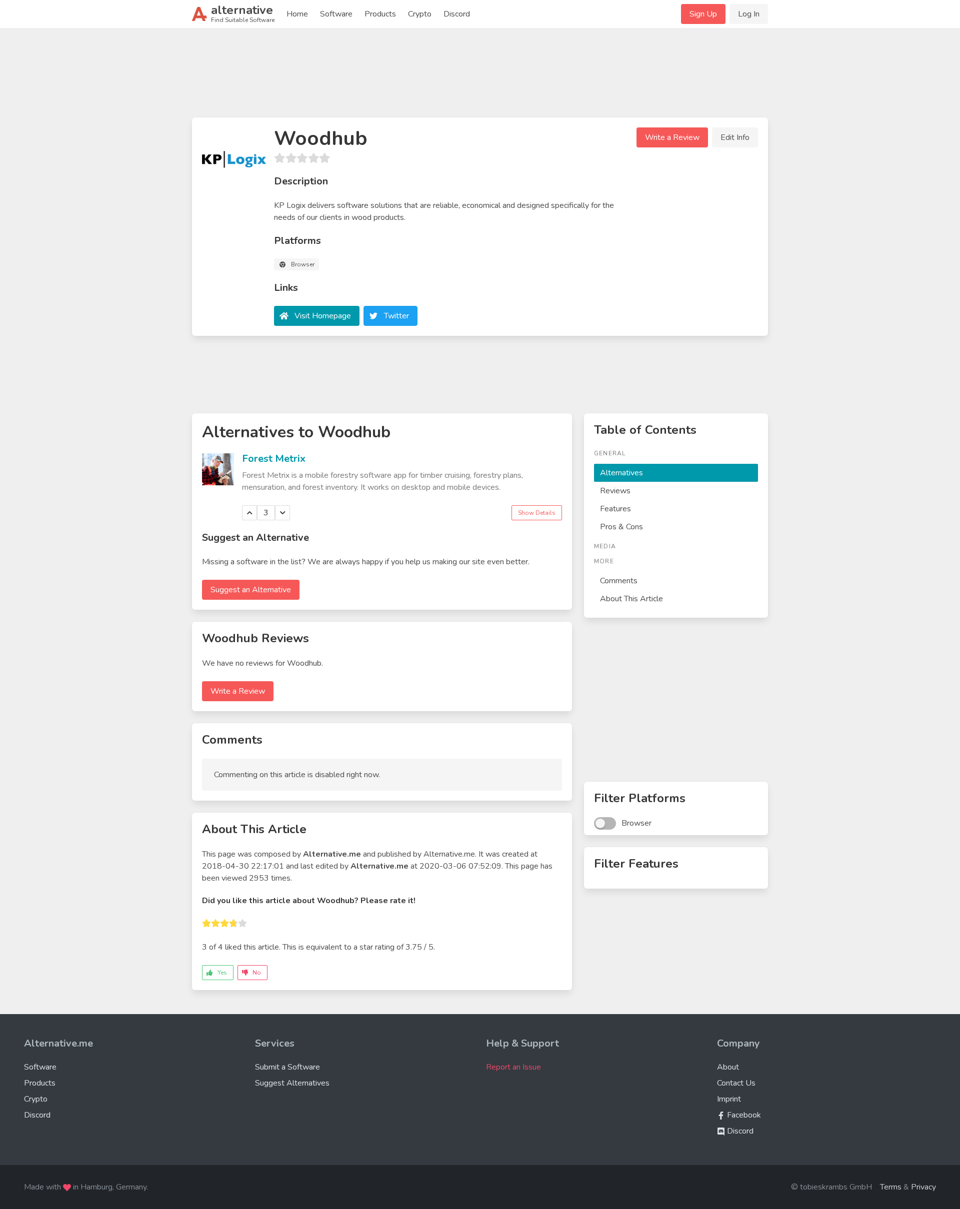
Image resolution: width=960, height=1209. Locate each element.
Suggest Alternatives (292, 1083)
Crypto (420, 13)
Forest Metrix (274, 458)
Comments (619, 580)
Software (336, 13)
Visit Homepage (322, 315)
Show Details (537, 513)
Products (380, 13)
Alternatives (621, 472)
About (728, 1067)
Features (615, 508)
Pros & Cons (621, 526)
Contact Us (736, 1083)
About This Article (631, 598)
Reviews (615, 490)
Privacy (923, 1187)
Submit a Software (287, 1067)
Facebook (743, 1115)
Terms (891, 1187)
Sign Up (703, 13)
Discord (457, 13)
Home (297, 13)
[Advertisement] (480, 77)
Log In (749, 13)
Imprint (729, 1099)
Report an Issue (513, 1067)
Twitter (396, 315)
